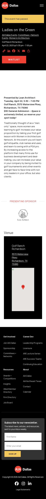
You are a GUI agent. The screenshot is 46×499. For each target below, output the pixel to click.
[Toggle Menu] (42, 5)
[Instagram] (23, 484)
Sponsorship (9, 348)
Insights (7, 384)
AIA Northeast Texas (32, 381)
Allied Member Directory (9, 390)
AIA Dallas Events (9, 35)
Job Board (8, 402)
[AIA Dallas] (9, 5)
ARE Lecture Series (31, 353)
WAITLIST (14, 59)
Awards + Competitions (9, 377)
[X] (19, 51)
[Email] (24, 51)
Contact (27, 386)
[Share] (28, 51)
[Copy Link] (4, 51)
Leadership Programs (33, 343)
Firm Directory (9, 397)
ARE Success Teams (32, 359)
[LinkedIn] (9, 51)
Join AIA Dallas (9, 343)
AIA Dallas (27, 375)
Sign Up (12, 454)
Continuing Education (32, 364)
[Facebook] (14, 51)
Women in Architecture (19, 38)
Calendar (27, 391)
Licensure (27, 348)
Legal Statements (23, 489)
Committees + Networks (9, 355)
